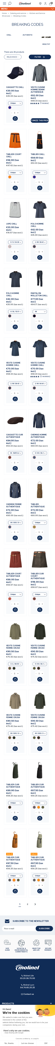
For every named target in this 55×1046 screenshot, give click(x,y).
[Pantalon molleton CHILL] (40, 279)
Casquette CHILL (15, 87)
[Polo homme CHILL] (40, 210)
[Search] (9, 3)
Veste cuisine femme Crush (13, 647)
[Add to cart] (15, 118)
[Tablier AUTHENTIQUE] (40, 490)
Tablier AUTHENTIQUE (38, 505)
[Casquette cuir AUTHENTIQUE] (15, 421)
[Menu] (4, 3)
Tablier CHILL (38, 154)
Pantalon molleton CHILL (39, 294)
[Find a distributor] (40, 3)
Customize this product (40, 120)
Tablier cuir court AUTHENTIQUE (38, 576)
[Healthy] (46, 37)
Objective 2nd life (36, 949)
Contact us (28, 994)
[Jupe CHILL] (15, 210)
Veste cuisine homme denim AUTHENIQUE (38, 89)
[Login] (45, 3)
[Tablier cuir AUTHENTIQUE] (15, 770)
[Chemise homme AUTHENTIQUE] (40, 421)
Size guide (7, 949)
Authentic (27, 35)
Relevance (12, 57)
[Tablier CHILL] (40, 140)
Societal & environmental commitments (21, 950)
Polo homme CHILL (37, 225)
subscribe (44, 928)
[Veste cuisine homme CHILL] (15, 349)
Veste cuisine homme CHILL (13, 364)
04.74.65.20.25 (27, 987)
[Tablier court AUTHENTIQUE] (15, 560)
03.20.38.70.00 (27, 978)
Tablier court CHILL (13, 155)
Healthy (46, 44)
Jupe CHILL (11, 224)
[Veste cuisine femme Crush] (15, 631)
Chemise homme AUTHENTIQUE (39, 436)
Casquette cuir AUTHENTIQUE (14, 436)
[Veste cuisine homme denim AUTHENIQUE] (40, 73)
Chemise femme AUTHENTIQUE (14, 505)
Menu (4, 9)
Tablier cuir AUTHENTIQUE (13, 786)
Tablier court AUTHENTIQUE (13, 575)
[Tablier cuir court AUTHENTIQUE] (40, 560)
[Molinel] (25, 3)
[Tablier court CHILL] (15, 140)
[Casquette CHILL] (15, 73)
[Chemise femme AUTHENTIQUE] (15, 490)
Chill (9, 35)
